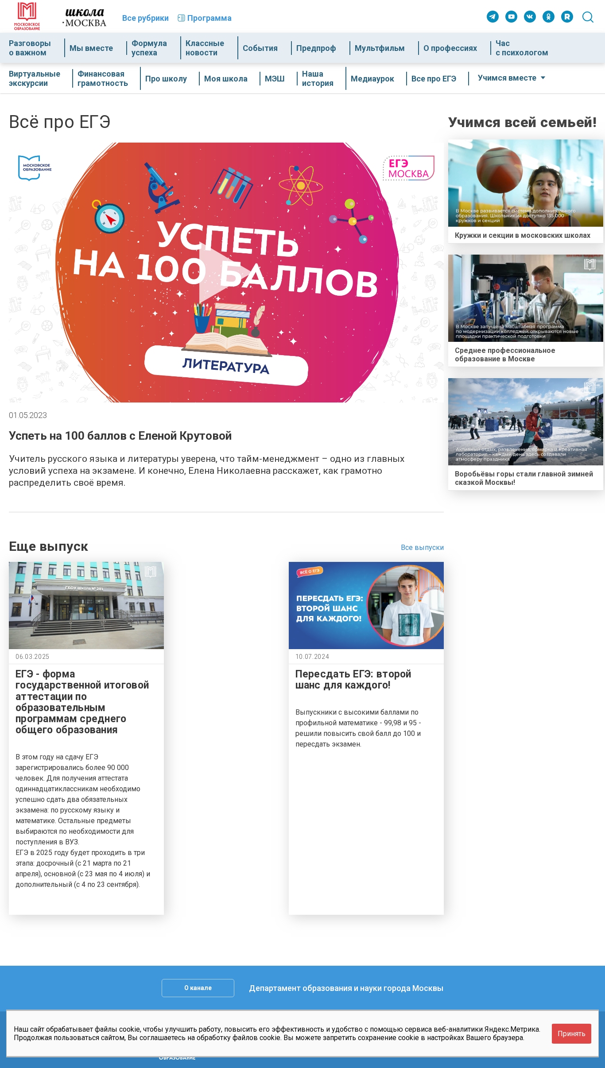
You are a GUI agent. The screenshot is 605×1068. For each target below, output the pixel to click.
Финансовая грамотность (103, 78)
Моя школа (226, 78)
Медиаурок (372, 78)
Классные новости (205, 48)
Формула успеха (149, 48)
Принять (572, 1033)
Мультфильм (380, 48)
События (260, 48)
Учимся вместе (507, 77)
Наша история (318, 78)
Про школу (166, 78)
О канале (198, 987)
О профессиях (450, 48)
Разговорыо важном (30, 48)
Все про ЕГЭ (433, 78)
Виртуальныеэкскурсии (34, 78)
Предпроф (316, 48)
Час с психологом (522, 48)
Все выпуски (422, 547)
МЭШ (275, 78)
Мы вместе (91, 48)
